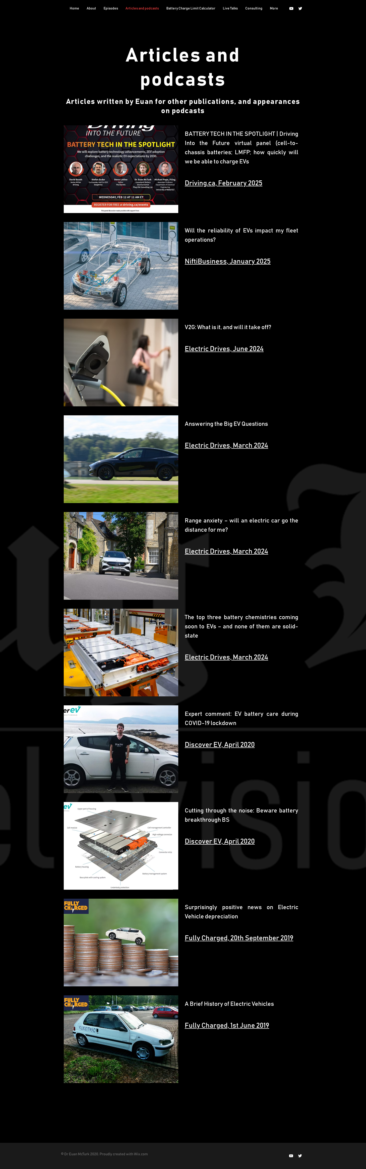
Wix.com (141, 1154)
